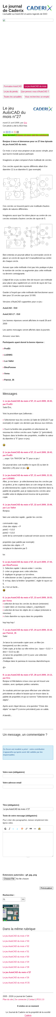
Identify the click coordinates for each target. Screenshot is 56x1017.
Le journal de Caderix (13, 8)
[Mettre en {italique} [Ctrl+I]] (9, 828)
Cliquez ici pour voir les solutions (32, 135)
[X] (18, 132)
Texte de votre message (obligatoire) (20, 815)
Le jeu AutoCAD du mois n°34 (16, 936)
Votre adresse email (12, 782)
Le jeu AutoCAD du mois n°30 (16, 956)
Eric (25, 123)
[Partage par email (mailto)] (4, 132)
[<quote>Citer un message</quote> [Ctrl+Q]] (31, 828)
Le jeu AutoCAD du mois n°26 (16, 977)
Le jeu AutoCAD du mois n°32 (16, 946)
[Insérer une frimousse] (39, 828)
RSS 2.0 (40, 999)
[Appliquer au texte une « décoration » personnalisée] (22, 828)
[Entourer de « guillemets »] (35, 828)
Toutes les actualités (13, 97)
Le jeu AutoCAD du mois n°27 (17, 972)
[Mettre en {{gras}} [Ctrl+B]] (5, 828)
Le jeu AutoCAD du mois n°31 (16, 951)
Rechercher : (9, 895)
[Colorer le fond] (18, 828)
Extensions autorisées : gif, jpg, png (20, 875)
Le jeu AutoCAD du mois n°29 (16, 962)
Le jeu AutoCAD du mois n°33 (16, 941)
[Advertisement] (28, 54)
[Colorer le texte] (14, 828)
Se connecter (21, 999)
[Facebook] (7, 132)
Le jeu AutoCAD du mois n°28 (16, 967)
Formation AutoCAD (13, 86)
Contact (31, 999)
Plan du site (8, 999)
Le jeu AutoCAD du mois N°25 (16, 983)
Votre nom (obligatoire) (14, 772)
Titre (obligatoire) (11, 805)
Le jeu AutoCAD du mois (35, 86)
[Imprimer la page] (12, 132)
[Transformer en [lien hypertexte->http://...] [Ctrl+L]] (26, 828)
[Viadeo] (15, 132)
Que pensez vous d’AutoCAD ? (35, 91)
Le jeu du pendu (11, 91)
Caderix (28, 1015)
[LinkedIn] (9, 132)
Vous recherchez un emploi (37, 97)
